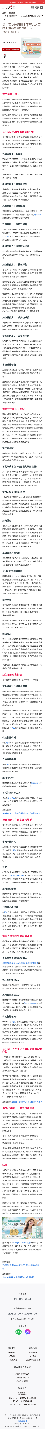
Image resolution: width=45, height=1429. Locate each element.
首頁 (4, 13)
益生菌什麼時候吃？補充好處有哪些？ (26, 1102)
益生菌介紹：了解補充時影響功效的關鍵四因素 (21, 813)
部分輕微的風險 (30, 1003)
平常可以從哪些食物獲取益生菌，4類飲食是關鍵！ (21, 1267)
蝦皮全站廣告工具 (22, 1374)
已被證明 (34, 783)
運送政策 (33, 1356)
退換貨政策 (33, 1352)
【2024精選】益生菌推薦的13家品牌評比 (19, 1277)
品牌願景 (11, 1352)
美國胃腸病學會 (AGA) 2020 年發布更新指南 (20, 963)
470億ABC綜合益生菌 (22, 1243)
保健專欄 (11, 13)
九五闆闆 (11, 1356)
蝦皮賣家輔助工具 (22, 1378)
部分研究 (11, 798)
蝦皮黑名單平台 (22, 1381)
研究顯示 (37, 215)
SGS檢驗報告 (12, 1360)
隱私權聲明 (22, 1421)
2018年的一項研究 (17, 876)
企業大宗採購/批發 (33, 1360)
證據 (13, 1022)
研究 (8, 236)
